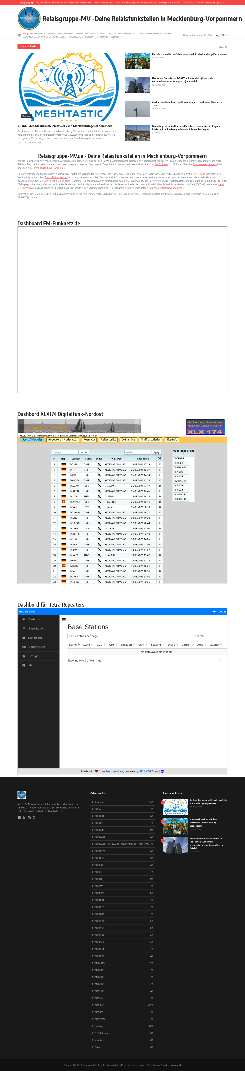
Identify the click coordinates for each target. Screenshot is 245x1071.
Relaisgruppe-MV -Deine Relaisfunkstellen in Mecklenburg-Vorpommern (142, 18)
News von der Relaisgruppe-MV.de (165, 187)
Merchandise (102, 36)
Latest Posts (29, 46)
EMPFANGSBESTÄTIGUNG (60, 33)
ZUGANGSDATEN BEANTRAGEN (155, 33)
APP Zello (199, 173)
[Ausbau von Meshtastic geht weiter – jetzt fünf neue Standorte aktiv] (137, 109)
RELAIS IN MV (36, 33)
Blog (25, 33)
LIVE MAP (111, 33)
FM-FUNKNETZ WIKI (127, 33)
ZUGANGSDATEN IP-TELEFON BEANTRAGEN (44, 36)
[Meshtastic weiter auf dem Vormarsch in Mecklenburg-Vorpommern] (137, 61)
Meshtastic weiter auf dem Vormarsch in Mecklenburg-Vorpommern (190, 54)
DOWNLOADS (75, 36)
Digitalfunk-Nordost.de (52, 167)
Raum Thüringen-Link (56, 177)
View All (223, 47)
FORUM (89, 36)
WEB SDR (115, 36)
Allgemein (26, 116)
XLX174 (31, 167)
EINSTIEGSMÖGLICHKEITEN (89, 33)
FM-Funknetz (161, 164)
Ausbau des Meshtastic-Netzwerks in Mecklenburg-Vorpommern (65, 126)
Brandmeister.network (205, 164)
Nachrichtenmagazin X (171, 1065)
